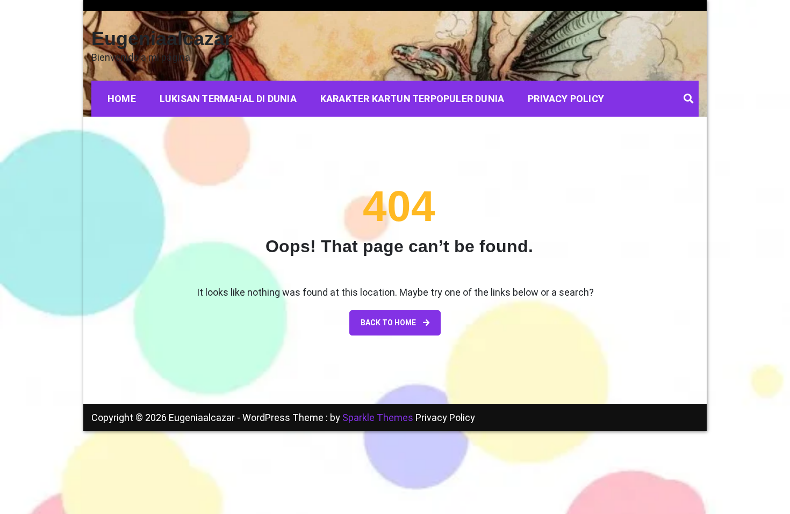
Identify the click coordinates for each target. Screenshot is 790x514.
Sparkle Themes (377, 417)
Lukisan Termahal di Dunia (228, 98)
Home (121, 98)
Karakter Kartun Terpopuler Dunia (412, 98)
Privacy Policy (566, 98)
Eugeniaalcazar (161, 38)
